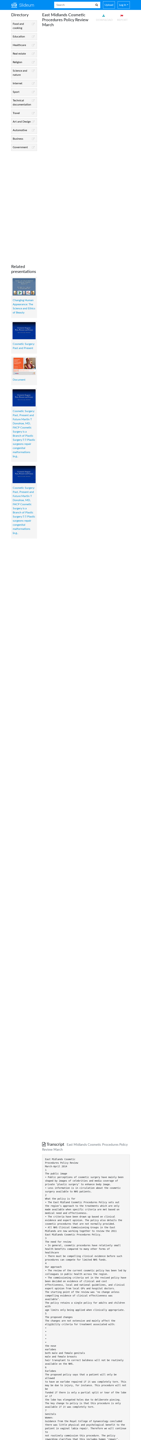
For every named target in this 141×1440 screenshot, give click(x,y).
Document (19, 379)
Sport (16, 92)
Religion (17, 62)
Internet (17, 83)
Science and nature (20, 72)
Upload (109, 5)
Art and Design (22, 121)
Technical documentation (22, 102)
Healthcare (19, 45)
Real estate (19, 53)
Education (19, 36)
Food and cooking (18, 26)
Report (122, 20)
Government (20, 147)
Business (18, 138)
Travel (16, 113)
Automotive (20, 130)
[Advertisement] (24, 205)
